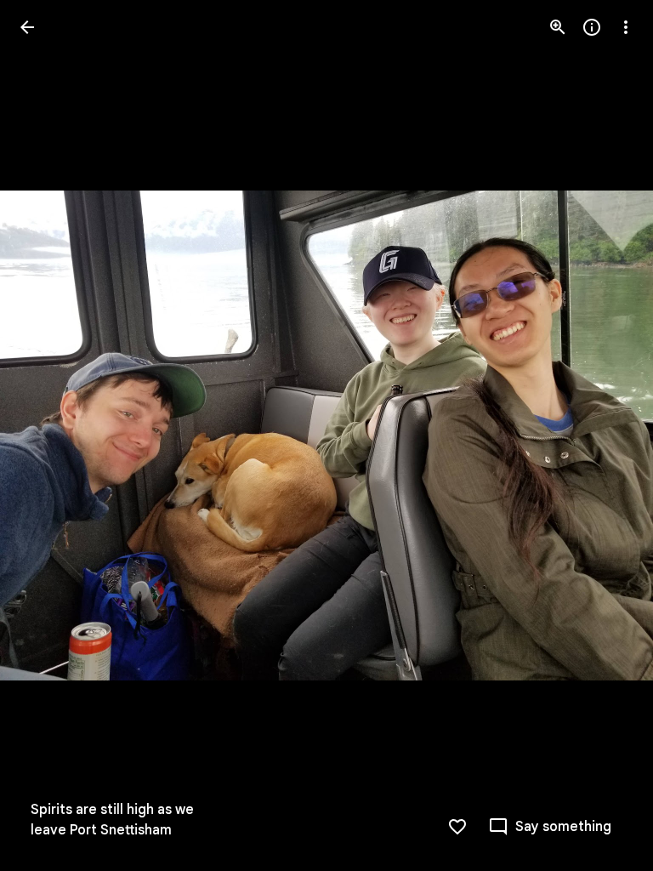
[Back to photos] (27, 27)
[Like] (457, 827)
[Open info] (592, 27)
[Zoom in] (558, 27)
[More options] (626, 27)
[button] (47, 435)
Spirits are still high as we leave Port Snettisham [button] (112, 820)
